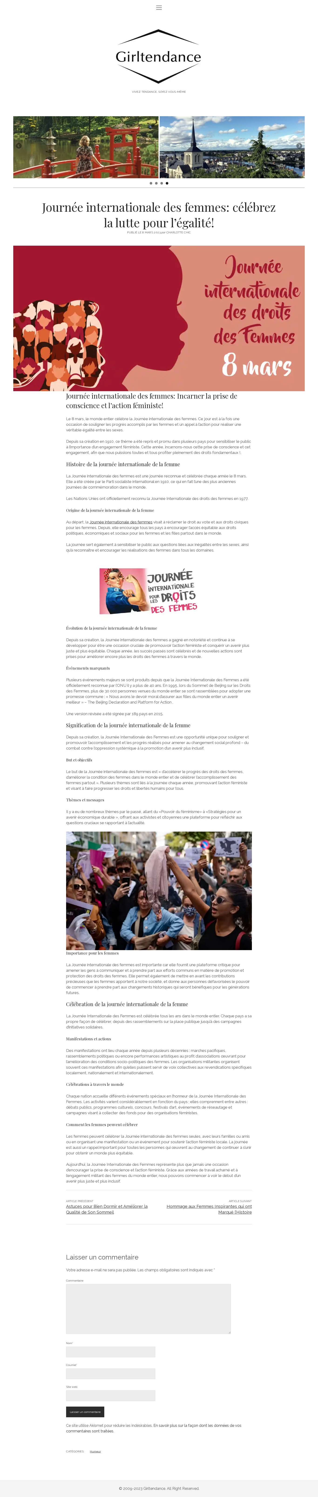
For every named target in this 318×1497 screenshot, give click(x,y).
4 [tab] (167, 183)
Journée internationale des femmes (120, 522)
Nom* (69, 1343)
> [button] (298, 146)
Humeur (95, 1451)
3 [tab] (161, 183)
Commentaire (74, 1280)
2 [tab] (156, 183)
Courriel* (71, 1365)
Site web (71, 1386)
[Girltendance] (159, 79)
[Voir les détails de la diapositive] (86, 147)
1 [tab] (151, 183)
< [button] (19, 146)
